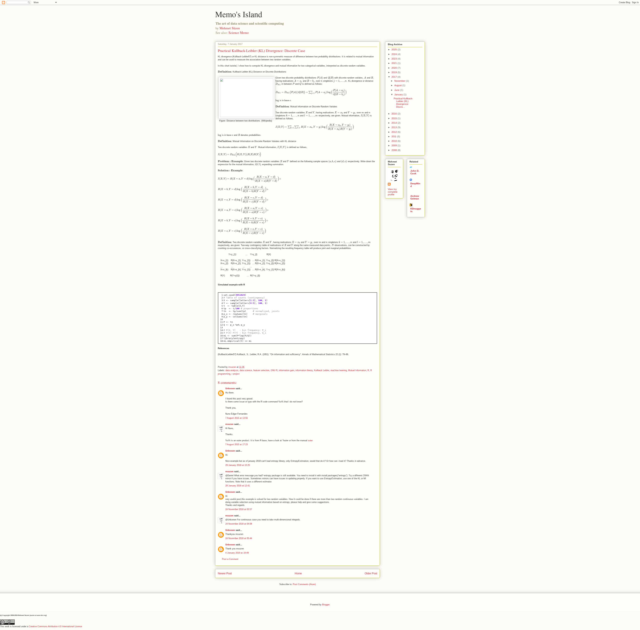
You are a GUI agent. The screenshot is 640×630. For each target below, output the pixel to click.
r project (236, 374)
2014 (395, 122)
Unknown (230, 388)
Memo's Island (238, 14)
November (400, 80)
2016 (395, 113)
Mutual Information (357, 370)
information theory (304, 370)
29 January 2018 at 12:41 (237, 485)
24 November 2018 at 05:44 (238, 538)
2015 (395, 118)
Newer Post (225, 573)
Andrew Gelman (414, 197)
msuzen (229, 424)
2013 (395, 127)
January (399, 94)
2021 (395, 63)
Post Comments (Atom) (304, 584)
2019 (395, 72)
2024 (395, 54)
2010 (395, 141)
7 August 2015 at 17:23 (236, 444)
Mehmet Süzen (230, 28)
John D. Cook (414, 172)
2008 (395, 150)
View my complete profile (393, 192)
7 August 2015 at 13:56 (236, 418)
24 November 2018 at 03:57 (238, 509)
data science (246, 370)
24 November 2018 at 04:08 (238, 524)
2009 (395, 145)
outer (310, 440)
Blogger (325, 604)
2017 (395, 76)
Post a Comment (230, 559)
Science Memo (238, 32)
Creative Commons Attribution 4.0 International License (55, 626)
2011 (394, 136)
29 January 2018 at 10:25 (237, 465)
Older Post (371, 573)
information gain (286, 370)
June (397, 90)
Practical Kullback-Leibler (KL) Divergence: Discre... (403, 102)
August (398, 85)
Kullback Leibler (321, 370)
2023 (395, 58)
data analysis (232, 370)
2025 (395, 49)
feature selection (261, 370)
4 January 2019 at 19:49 (237, 553)
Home (298, 573)
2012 (395, 132)
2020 (395, 67)
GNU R (274, 370)
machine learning (338, 370)
